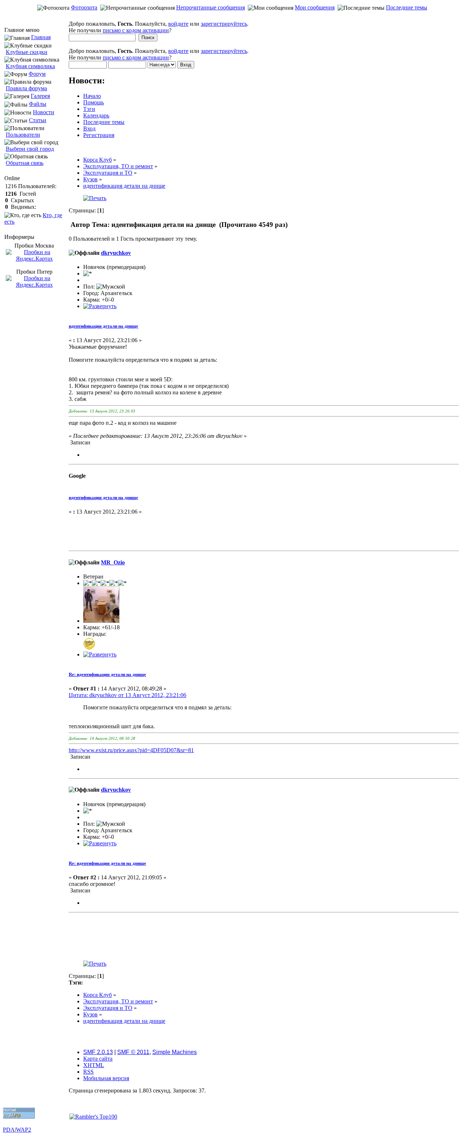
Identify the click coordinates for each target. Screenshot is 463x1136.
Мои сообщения (315, 7)
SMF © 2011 (133, 1052)
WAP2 (23, 1130)
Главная (41, 37)
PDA (9, 1130)
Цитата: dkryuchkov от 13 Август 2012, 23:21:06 (127, 695)
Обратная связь (24, 163)
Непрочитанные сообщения (210, 7)
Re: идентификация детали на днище (107, 674)
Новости (43, 112)
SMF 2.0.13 (98, 1052)
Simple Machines (174, 1052)
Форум (37, 74)
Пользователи (23, 135)
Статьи (37, 120)
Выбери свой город (30, 149)
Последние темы (406, 7)
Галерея (40, 96)
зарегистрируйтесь (224, 24)
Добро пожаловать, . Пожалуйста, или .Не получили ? (159, 27)
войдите (178, 24)
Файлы (37, 104)
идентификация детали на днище (103, 326)
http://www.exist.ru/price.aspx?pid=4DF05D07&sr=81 (131, 750)
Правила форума (26, 88)
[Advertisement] (231, 17)
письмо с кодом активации (136, 30)
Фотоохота (84, 7)
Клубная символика (30, 66)
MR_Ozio (113, 562)
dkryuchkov (116, 253)
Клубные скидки (26, 52)
